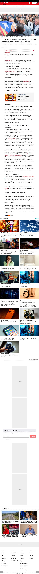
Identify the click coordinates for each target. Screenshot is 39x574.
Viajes (2, 560)
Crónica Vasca (13, 553)
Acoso (7, 50)
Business (2, 553)
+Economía (3, 561)
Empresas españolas (24, 565)
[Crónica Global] (16, 2)
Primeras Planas (4, 565)
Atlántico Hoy (13, 558)
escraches (10, 55)
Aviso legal (22, 553)
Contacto (22, 555)
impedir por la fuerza (19, 72)
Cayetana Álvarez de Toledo (10, 71)
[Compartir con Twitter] (7, 215)
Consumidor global (14, 560)
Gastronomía (3, 563)
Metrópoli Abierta (14, 552)
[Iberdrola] (24, 6)
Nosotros (22, 552)
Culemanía (13, 555)
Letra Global (13, 557)
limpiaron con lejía (11, 138)
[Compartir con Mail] (11, 215)
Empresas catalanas (24, 563)
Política (3, 37)
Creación (3, 557)
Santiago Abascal (26, 81)
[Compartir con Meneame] (9, 215)
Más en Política (5, 508)
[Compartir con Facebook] (5, 215)
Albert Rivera (12, 83)
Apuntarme (33, 436)
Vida (2, 555)
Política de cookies (23, 561)
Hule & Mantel (13, 561)
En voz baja (3, 566)
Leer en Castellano (3, 4)
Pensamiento (3, 558)
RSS (20, 557)
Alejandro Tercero (8, 52)
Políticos (10, 50)
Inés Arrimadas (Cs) (8, 60)
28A (12, 50)
